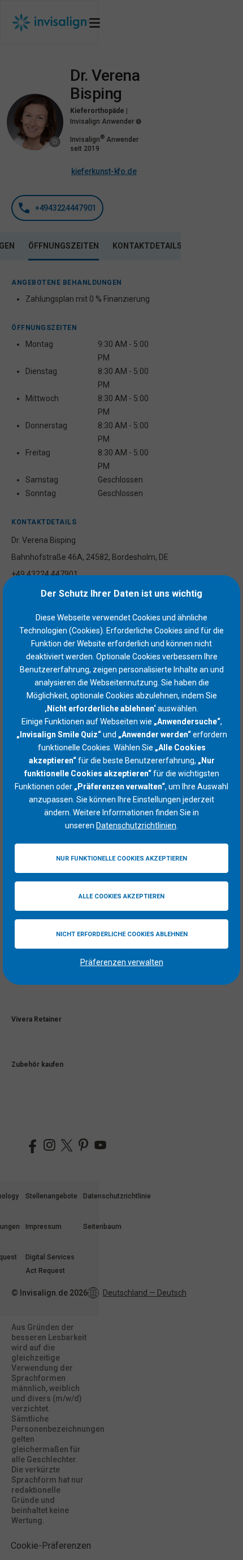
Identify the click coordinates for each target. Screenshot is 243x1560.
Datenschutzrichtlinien (136, 825)
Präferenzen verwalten (121, 962)
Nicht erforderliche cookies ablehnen (122, 934)
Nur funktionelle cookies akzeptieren (121, 858)
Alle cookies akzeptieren (121, 896)
